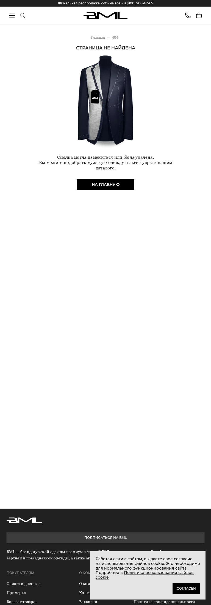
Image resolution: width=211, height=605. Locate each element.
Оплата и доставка (24, 583)
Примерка (16, 592)
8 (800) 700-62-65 (138, 3)
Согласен (186, 588)
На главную (106, 184)
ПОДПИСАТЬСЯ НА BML (105, 538)
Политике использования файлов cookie (145, 575)
